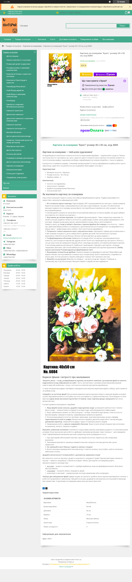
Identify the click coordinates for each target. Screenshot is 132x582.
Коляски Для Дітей (13, 154)
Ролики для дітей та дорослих (18, 64)
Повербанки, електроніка (16, 177)
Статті (52, 39)
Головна (7, 39)
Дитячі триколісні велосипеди (18, 162)
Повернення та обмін (89, 39)
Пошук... (123, 26)
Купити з (102, 74)
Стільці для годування (15, 173)
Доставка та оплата (67, 39)
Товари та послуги (23, 39)
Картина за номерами (65, 145)
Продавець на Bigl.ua (66, 562)
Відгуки (6, 188)
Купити (88, 74)
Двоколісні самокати (14, 114)
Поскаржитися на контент (59, 564)
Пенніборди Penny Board (15, 86)
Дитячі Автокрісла (13, 150)
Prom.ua (78, 560)
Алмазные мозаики (14, 170)
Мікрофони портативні (15, 146)
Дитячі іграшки (12, 56)
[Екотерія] (9, 25)
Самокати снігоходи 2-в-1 (16, 128)
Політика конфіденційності (80, 564)
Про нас (6, 183)
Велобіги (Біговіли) (13, 132)
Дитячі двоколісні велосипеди (18, 136)
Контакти (42, 39)
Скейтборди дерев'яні (15, 90)
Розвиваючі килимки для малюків (20, 158)
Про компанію (108, 39)
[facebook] (44, 489)
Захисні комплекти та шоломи (18, 60)
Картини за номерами (32, 46)
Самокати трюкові (13, 125)
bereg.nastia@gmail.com (12, 238)
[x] (46, 489)
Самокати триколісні (14, 111)
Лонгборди (10, 101)
